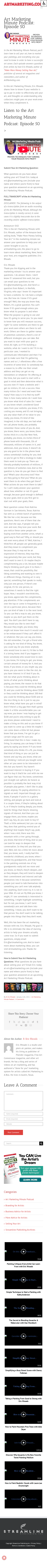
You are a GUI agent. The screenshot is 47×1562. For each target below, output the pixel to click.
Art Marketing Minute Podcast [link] (19, 1199)
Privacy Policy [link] (35, 1543)
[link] (44, 3)
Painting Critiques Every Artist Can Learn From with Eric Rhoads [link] (23, 1265)
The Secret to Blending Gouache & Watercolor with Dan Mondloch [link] (23, 1321)
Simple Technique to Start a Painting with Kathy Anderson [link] (23, 1293)
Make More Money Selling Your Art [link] (20, 70)
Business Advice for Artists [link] (18, 1211)
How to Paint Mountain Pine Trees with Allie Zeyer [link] (23, 1428)
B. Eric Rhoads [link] (10, 997)
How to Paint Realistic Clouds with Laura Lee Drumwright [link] (23, 1484)
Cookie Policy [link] (30, 1546)
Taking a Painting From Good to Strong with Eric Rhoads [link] (23, 1399)
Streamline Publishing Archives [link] (20, 1229)
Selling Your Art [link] (12, 1223)
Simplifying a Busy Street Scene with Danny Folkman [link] (23, 1371)
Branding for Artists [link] (14, 1205)
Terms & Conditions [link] (18, 1546)
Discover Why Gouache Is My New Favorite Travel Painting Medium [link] (23, 1456)
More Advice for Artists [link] (16, 1217)
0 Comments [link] (20, 999)
